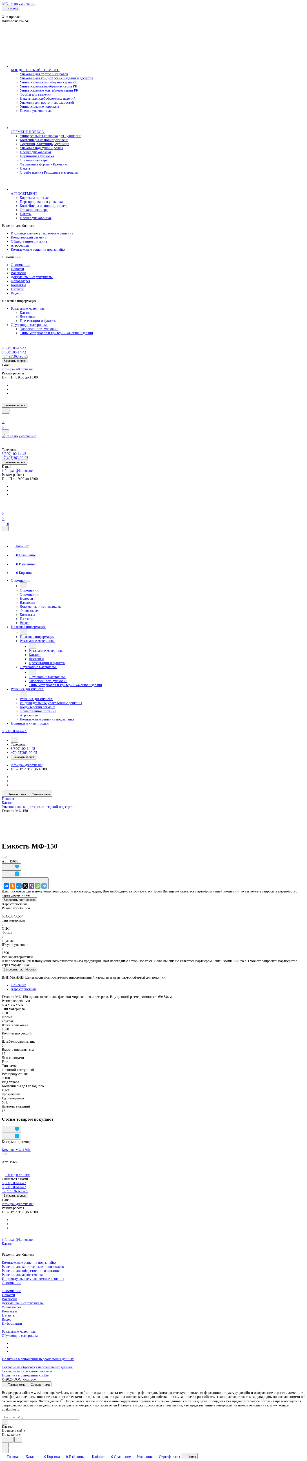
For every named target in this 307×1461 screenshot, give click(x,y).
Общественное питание (29, 241)
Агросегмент (21, 245)
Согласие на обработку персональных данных (37, 1367)
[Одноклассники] (12, 886)
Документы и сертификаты (32, 277)
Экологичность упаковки (39, 329)
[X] (25, 886)
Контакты (18, 285)
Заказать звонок (15, 360)
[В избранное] (11, 866)
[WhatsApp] (37, 886)
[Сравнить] (11, 873)
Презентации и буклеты (38, 321)
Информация (12, 1323)
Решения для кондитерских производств (33, 1266)
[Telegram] (44, 886)
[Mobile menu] (5, 431)
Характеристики (23, 989)
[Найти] (18, 1440)
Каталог (26, 312)
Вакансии (18, 273)
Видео (15, 293)
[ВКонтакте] (6, 886)
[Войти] (4, 416)
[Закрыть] (5, 528)
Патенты (17, 289)
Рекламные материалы (28, 308)
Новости (17, 269)
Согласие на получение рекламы (27, 1371)
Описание (18, 985)
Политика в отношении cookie (25, 1375)
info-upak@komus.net (17, 369)
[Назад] (23, 585)
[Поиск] (5, 411)
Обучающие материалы (29, 325)
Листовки (27, 317)
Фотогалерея (20, 281)
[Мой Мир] (19, 886)
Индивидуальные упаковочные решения (42, 233)
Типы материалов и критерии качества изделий (56, 333)
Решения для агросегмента (22, 1275)
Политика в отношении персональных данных (38, 1359)
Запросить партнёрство (20, 899)
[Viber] (31, 886)
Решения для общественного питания (31, 1271)
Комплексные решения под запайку (38, 249)
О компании (20, 265)
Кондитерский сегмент (28, 237)
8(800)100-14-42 (14, 348)
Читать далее (49, 1401)
